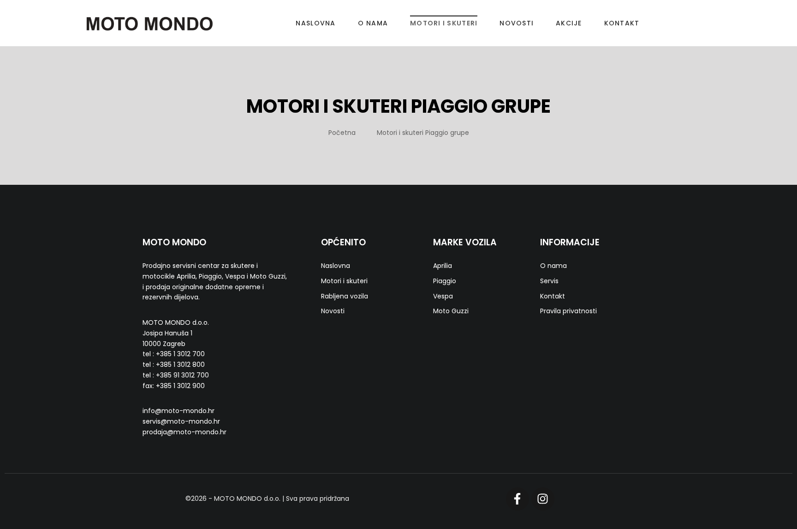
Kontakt (622, 23)
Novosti (517, 23)
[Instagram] (542, 499)
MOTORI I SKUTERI (443, 23)
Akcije (569, 23)
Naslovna (315, 23)
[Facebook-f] (517, 499)
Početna (342, 132)
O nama (373, 23)
